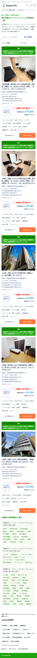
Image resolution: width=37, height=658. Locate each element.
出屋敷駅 (28, 604)
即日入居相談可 (7, 562)
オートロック (18, 562)
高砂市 (21, 542)
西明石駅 (19, 601)
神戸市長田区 (20, 531)
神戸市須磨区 (6, 539)
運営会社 (4, 649)
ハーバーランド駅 (15, 583)
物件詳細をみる (10, 135)
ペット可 (5, 554)
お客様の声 (5, 641)
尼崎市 (29, 531)
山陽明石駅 (6, 604)
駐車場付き (14, 554)
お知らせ (25, 629)
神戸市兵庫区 (24, 529)
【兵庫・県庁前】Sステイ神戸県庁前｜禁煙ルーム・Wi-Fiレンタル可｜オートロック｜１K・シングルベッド (18, 367)
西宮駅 (14, 593)
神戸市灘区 (6, 534)
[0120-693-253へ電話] (30, 5)
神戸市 (5, 529)
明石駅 (12, 601)
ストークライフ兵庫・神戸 (8, 10)
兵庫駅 (13, 580)
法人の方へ (27, 637)
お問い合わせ (27, 135)
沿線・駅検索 (13, 626)
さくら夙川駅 (23, 593)
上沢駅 (12, 596)
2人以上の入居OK (20, 560)
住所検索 (4, 626)
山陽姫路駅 (6, 588)
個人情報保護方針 (23, 649)
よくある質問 (6, 637)
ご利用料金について (18, 633)
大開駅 (5, 583)
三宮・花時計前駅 (23, 580)
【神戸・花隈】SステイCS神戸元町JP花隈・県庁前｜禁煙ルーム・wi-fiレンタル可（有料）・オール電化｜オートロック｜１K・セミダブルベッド (18, 180)
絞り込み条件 (28, 37)
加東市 (22, 539)
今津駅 (21, 604)
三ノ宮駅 (5, 575)
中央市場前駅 (6, 599)
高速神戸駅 (15, 578)
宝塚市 (29, 539)
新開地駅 (27, 596)
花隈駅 (14, 588)
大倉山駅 (5, 580)
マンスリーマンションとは (10, 645)
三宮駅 (23, 578)
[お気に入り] (27, 5)
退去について (31, 633)
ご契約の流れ (6, 633)
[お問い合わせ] (34, 5)
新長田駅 (13, 585)
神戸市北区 (13, 542)
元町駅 (21, 588)
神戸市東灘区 (6, 537)
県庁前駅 (16, 599)
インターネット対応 (25, 554)
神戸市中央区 (13, 529)
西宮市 (12, 531)
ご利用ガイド (16, 629)
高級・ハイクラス (20, 557)
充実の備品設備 (17, 637)
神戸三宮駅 (6, 578)
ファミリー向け (7, 560)
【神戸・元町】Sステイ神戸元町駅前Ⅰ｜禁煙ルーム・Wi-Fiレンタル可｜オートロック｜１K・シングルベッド (18, 461)
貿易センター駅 (22, 575)
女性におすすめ (7, 557)
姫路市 (5, 531)
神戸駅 (13, 575)
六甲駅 (14, 604)
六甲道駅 (5, 585)
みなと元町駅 (6, 591)
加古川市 (16, 537)
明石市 (14, 534)
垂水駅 (5, 601)
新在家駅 (19, 596)
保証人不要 (28, 562)
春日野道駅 (25, 591)
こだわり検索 (6, 629)
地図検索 (23, 626)
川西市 (5, 542)
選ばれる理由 (15, 641)
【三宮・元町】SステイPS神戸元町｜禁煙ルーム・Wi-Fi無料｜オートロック (17, 274)
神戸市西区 (25, 537)
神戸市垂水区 (23, 534)
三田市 (15, 539)
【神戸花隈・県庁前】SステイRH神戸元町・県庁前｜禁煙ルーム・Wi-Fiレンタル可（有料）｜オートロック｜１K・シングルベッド (18, 86)
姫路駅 (25, 583)
